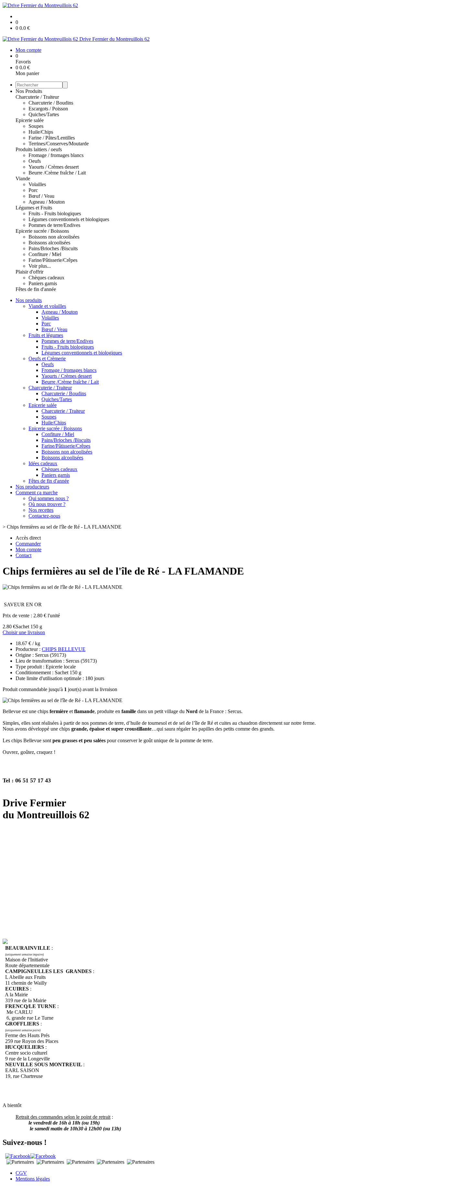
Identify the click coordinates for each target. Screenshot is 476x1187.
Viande (23, 178)
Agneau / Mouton (46, 202)
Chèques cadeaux (46, 277)
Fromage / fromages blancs (56, 155)
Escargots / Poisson (48, 108)
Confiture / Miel (44, 254)
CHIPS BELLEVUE (63, 649)
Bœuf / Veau (41, 196)
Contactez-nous (44, 516)
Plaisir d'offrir (29, 271)
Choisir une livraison (24, 632)
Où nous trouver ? (46, 504)
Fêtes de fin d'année (36, 289)
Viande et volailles (47, 306)
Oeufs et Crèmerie (47, 358)
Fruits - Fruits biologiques (54, 213)
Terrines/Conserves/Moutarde (58, 143)
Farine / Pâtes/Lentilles (51, 137)
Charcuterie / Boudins (50, 103)
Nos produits (29, 300)
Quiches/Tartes (43, 114)
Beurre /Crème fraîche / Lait (57, 172)
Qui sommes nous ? (48, 498)
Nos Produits (29, 91)
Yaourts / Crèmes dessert (53, 167)
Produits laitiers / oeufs (39, 149)
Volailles (37, 184)
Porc (33, 190)
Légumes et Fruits (34, 207)
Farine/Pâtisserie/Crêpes (52, 260)
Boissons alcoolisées (49, 242)
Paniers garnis (42, 283)
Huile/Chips (40, 132)
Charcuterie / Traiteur (37, 97)
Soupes (35, 126)
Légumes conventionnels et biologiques (68, 219)
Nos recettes (40, 510)
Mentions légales (33, 1178)
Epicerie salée (30, 120)
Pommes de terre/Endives (54, 225)
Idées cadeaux (42, 463)
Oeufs (34, 161)
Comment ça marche (37, 492)
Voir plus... (39, 266)
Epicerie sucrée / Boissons (42, 231)
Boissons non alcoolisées (53, 237)
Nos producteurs (32, 486)
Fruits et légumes (45, 335)
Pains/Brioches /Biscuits (53, 248)
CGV (21, 1173)
